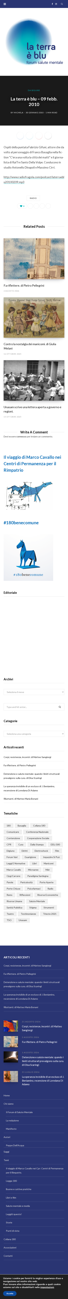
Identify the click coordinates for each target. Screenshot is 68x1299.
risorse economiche (47, 894)
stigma (32, 907)
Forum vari (12, 857)
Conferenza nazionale (37, 831)
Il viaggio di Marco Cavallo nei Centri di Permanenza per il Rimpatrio (32, 463)
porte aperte (46, 882)
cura (20, 844)
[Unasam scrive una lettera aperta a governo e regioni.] (34, 380)
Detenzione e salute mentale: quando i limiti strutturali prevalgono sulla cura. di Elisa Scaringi (43, 1061)
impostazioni (47, 1287)
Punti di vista (12, 1230)
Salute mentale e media (18, 1205)
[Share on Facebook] (20, 135)
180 (9, 825)
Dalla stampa (37, 844)
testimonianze (28, 913)
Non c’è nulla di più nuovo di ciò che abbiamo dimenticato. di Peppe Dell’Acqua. (34, 653)
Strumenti (49, 907)
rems (9, 894)
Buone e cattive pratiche (18, 1189)
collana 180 (39, 825)
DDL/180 (55, 844)
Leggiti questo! (14, 1214)
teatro (10, 913)
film (57, 850)
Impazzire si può (51, 857)
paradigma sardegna (37, 876)
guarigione (30, 857)
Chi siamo (9, 1103)
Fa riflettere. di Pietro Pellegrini (24, 285)
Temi (6, 1160)
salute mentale (37, 901)
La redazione (12, 1120)
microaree (33, 869)
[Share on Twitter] (29, 135)
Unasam (23, 920)
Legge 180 (11, 1180)
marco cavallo (14, 869)
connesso (21, 436)
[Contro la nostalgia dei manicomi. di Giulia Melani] (34, 317)
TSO (9, 920)
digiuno (11, 850)
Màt (48, 869)
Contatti (8, 1255)
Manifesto (11, 1128)
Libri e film (11, 1197)
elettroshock (41, 850)
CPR (9, 844)
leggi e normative (16, 863)
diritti (25, 850)
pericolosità (26, 882)
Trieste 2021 (49, 913)
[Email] (48, 135)
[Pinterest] (38, 135)
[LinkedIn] (42, 206)
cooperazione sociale (38, 838)
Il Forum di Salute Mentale (19, 1112)
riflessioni (24, 894)
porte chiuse (13, 888)
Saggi (6, 1151)
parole (10, 882)
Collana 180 (10, 1239)
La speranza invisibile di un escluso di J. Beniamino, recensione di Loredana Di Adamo (43, 1080)
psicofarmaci (33, 888)
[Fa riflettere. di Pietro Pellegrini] (34, 258)
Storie (9, 1222)
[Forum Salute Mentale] (34, 42)
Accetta (9, 1293)
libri (34, 863)
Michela (18, 112)
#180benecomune (21, 522)
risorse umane (14, 901)
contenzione (13, 838)
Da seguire (34, 90)
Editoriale (34, 643)
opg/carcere (13, 876)
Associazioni (10, 1247)
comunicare (13, 831)
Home (7, 1095)
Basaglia (22, 825)
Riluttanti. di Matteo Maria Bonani (21, 798)
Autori (7, 1137)
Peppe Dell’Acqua (15, 1145)
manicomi (48, 863)
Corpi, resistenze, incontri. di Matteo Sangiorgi (27, 757)
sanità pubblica (14, 907)
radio (33, 198)
